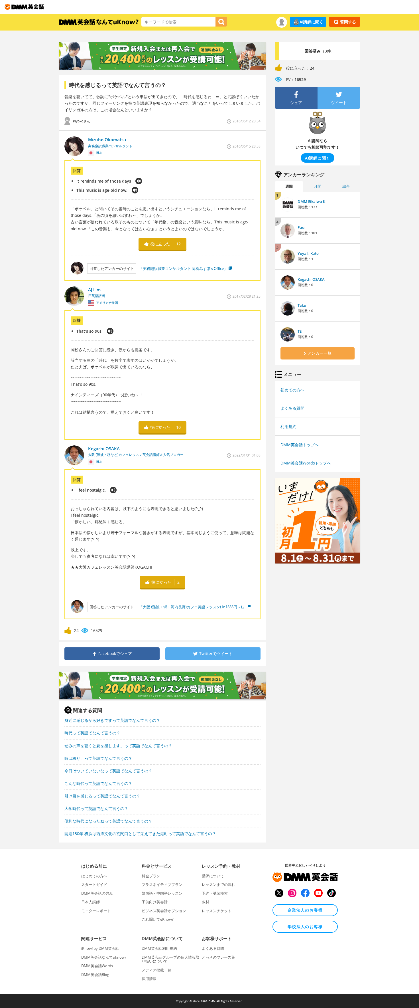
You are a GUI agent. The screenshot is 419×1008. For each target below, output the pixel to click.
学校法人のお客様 (305, 926)
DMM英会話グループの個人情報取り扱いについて (170, 959)
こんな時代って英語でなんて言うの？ (98, 783)
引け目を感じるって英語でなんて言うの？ (102, 796)
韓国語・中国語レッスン (162, 893)
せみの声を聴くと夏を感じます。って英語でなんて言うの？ (118, 745)
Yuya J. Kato (308, 253)
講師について (213, 875)
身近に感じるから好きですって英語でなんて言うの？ (112, 720)
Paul (302, 227)
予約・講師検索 (215, 893)
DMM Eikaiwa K (311, 201)
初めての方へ (292, 390)
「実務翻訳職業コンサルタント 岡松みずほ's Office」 (183, 268)
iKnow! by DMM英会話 (100, 948)
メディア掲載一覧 (156, 970)
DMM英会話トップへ (299, 444)
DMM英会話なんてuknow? (103, 957)
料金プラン (151, 875)
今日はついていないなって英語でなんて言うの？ (108, 770)
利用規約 (288, 426)
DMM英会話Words (97, 965)
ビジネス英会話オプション (164, 910)
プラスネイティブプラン (162, 884)
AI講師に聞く (311, 22)
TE (300, 331)
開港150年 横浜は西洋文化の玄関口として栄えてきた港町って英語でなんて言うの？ (140, 833)
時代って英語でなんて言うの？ (92, 733)
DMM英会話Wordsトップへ (305, 463)
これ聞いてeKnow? (158, 919)
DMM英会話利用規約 (159, 948)
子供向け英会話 (155, 901)
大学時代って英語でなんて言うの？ (96, 808)
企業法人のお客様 (305, 910)
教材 (205, 901)
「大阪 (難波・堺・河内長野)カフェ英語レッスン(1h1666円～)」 (192, 606)
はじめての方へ (94, 875)
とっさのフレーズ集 (218, 957)
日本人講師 (90, 901)
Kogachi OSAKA (311, 279)
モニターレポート (96, 910)
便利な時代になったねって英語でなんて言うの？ (108, 821)
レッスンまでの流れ (218, 884)
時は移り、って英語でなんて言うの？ (98, 758)
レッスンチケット (216, 910)
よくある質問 (292, 408)
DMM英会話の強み (97, 893)
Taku (302, 305)
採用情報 (149, 978)
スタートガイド (94, 884)
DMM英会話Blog (95, 974)
